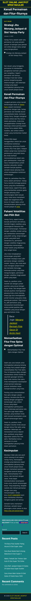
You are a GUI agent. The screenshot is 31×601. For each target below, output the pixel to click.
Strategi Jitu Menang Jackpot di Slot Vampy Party (15, 29)
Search (4, 529)
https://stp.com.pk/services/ (13, 511)
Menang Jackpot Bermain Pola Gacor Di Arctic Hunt (16, 326)
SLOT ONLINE (8, 21)
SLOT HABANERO (14, 495)
